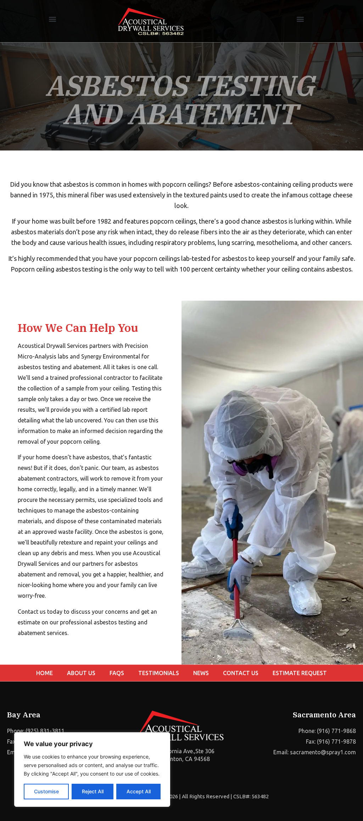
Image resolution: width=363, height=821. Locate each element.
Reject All (93, 791)
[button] (52, 19)
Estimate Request (300, 673)
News (201, 673)
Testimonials (158, 673)
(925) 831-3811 (45, 731)
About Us (81, 673)
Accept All (139, 791)
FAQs (117, 673)
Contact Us (240, 673)
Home (44, 673)
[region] (92, 769)
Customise (46, 791)
